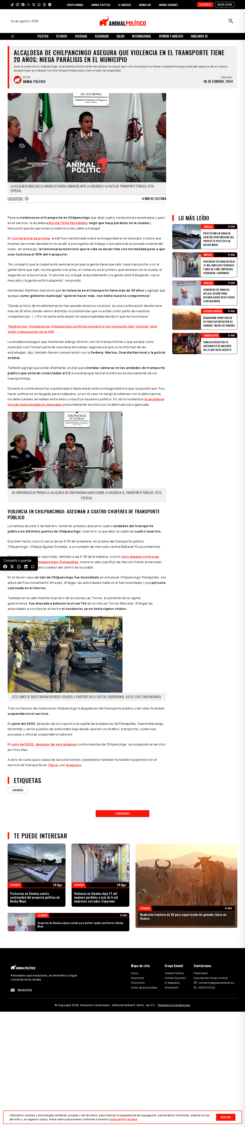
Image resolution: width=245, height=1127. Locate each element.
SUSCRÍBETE (205, 4)
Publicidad (200, 973)
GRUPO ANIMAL (75, 5)
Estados (61, 36)
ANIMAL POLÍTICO (100, 5)
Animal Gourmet (175, 978)
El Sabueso (172, 982)
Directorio (138, 982)
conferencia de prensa (31, 238)
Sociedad (81, 36)
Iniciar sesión (224, 4)
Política (42, 36)
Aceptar (226, 1117)
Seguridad (102, 36)
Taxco (53, 765)
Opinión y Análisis (171, 36)
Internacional (141, 36)
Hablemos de (199, 36)
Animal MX (171, 987)
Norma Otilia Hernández (68, 223)
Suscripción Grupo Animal (211, 978)
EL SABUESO (124, 5)
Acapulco (74, 765)
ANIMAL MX (145, 5)
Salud (120, 36)
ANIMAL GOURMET (168, 5)
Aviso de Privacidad (123, 1119)
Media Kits (25, 990)
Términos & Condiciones (174, 1005)
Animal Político (174, 973)
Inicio (134, 973)
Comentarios (122, 813)
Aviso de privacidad (144, 987)
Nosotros (137, 978)
